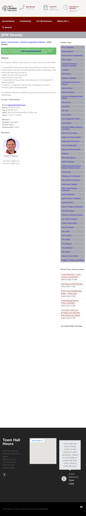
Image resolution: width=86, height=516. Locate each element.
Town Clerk (66, 231)
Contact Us (52, 7)
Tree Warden (66, 252)
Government (8, 21)
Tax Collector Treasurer (69, 219)
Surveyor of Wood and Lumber (72, 215)
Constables (65, 70)
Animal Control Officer (69, 223)
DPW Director (66, 74)
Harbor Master (66, 123)
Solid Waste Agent (68, 211)
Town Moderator (67, 248)
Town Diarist (66, 239)
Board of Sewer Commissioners (72, 55)
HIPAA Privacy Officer (69, 133)
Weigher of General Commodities (73, 260)
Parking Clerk (66, 172)
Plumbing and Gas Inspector (71, 176)
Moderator (65, 154)
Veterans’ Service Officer (70, 256)
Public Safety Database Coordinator (69, 189)
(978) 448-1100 (30, 7)
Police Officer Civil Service (71, 180)
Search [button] (8, 27)
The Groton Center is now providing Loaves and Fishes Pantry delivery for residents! (70, 312)
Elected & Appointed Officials (33, 42)
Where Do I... (63, 21)
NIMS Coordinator (68, 162)
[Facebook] (4, 474)
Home (3, 42)
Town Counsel (66, 235)
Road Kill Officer (67, 203)
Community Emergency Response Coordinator (69, 65)
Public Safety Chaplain (69, 184)
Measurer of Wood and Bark (71, 149)
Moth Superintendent (69, 158)
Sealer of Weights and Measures (72, 207)
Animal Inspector (67, 51)
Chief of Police (67, 60)
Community (25, 21)
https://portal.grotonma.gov (31, 51)
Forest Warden (66, 115)
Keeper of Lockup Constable (71, 137)
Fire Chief (65, 110)
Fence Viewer (66, 102)
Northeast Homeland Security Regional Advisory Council (71, 167)
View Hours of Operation (74, 7)
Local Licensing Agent (69, 145)
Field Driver (66, 106)
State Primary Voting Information (72, 284)
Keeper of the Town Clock (70, 141)
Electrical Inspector (68, 92)
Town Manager (67, 244)
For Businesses (44, 21)
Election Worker (67, 88)
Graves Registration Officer (71, 119)
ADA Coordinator (68, 47)
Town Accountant (67, 227)
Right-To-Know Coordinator (71, 198)
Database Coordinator (69, 78)
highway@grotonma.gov (16, 105)
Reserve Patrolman (68, 194)
